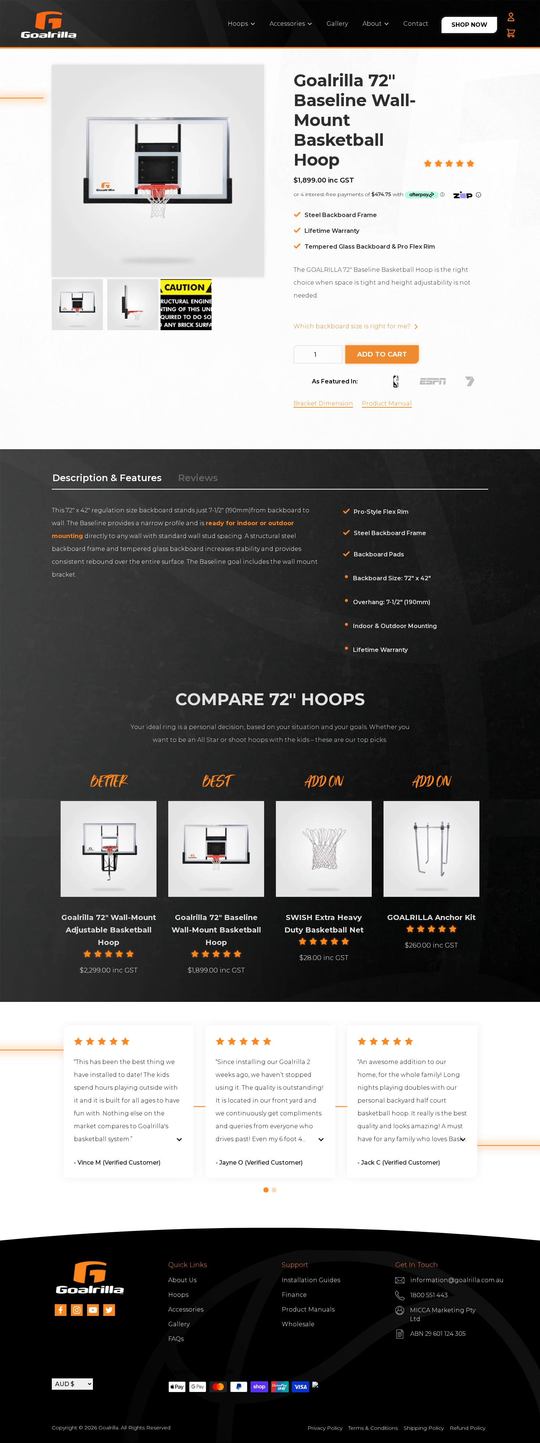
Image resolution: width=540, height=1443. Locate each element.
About (372, 23)
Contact (415, 23)
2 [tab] (274, 1190)
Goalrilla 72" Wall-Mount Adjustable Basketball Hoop (108, 930)
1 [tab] (266, 1190)
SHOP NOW (469, 24)
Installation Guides (311, 1280)
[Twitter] (109, 1310)
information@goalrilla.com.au (457, 1280)
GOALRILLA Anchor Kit (431, 917)
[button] (449, 163)
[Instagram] (77, 1310)
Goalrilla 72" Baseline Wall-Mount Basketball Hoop (216, 930)
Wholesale (298, 1324)
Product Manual (387, 403)
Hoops (238, 23)
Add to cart (382, 354)
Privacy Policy (324, 1428)
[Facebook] (60, 1310)
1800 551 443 (429, 1295)
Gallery (337, 23)
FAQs (176, 1338)
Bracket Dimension (323, 403)
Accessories (287, 23)
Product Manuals (308, 1309)
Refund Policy (467, 1428)
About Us (182, 1280)
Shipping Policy (424, 1428)
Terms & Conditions (373, 1428)
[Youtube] (93, 1310)
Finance (294, 1294)
